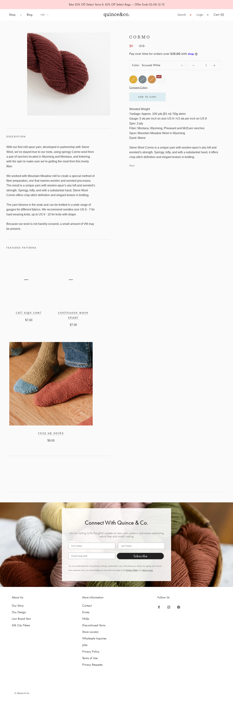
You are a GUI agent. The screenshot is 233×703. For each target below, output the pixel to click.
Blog (29, 15)
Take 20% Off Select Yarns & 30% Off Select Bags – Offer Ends (109, 4)
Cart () (219, 14)
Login (199, 14)
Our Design (19, 612)
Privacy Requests (92, 665)
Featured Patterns (21, 247)
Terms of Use (90, 658)
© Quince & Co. (22, 693)
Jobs (84, 645)
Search (181, 14)
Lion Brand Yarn (21, 619)
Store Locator (90, 632)
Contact (87, 606)
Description (16, 136)
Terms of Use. (148, 570)
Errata (85, 612)
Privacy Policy (132, 570)
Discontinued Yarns (93, 625)
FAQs (85, 619)
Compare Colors (138, 87)
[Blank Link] (116, 15)
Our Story (18, 606)
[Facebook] (159, 607)
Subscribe (140, 556)
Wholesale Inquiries (94, 638)
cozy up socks (51, 433)
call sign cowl (29, 312)
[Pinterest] (179, 607)
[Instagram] (169, 607)
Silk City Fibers (21, 625)
